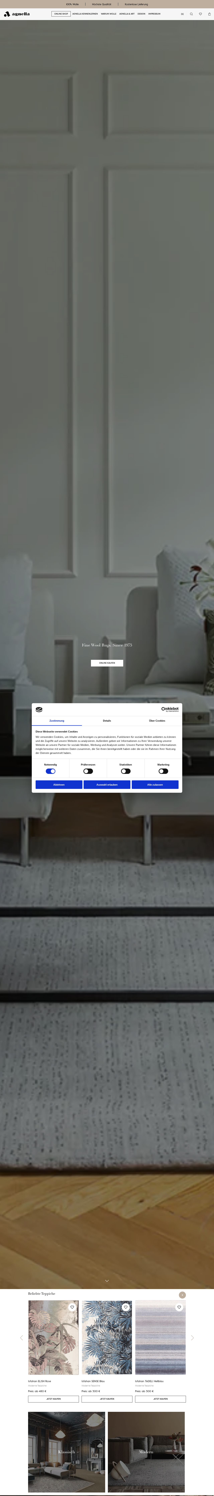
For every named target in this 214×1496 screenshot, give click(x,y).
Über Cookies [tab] (157, 720)
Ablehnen (59, 784)
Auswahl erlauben (107, 784)
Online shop (61, 14)
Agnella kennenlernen (85, 14)
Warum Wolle (108, 14)
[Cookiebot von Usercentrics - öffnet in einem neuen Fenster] (164, 709)
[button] (21, 1337)
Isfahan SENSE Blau (93, 1381)
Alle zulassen (155, 784)
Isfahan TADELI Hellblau (149, 1381)
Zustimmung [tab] (56, 720)
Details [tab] (107, 720)
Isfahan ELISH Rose (39, 1381)
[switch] (88, 771)
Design (141, 14)
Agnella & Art (127, 14)
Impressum (154, 14)
